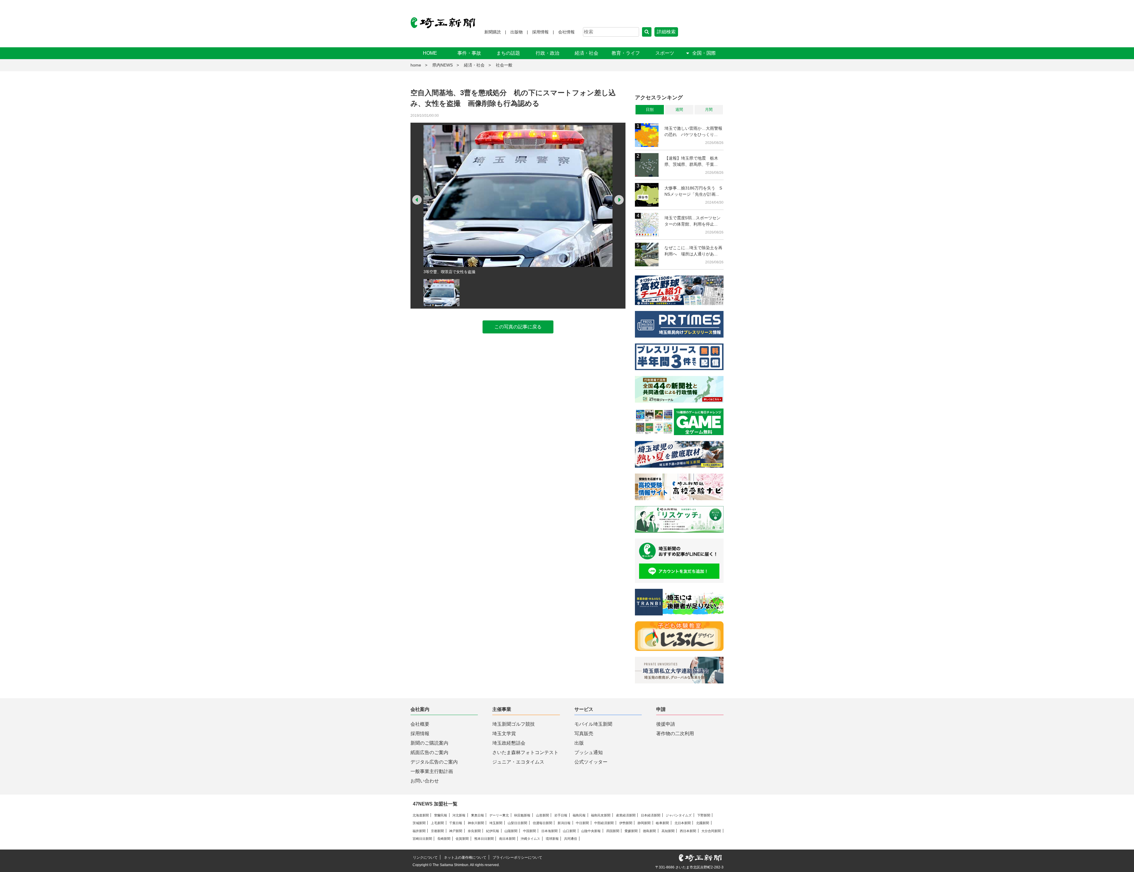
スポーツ (664, 53)
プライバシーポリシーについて (517, 857)
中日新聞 (582, 823)
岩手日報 (560, 815)
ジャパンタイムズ (679, 815)
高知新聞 (668, 831)
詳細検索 (666, 31)
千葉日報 (455, 823)
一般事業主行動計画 (431, 771)
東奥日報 (477, 815)
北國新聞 (702, 823)
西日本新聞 (688, 831)
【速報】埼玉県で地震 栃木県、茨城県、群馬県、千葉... (691, 161)
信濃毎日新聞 (542, 823)
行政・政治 (547, 53)
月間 (709, 109)
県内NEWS (442, 65)
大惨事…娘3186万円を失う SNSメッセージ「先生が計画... (693, 191)
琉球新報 (552, 838)
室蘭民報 (440, 815)
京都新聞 (437, 831)
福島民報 (579, 815)
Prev (417, 200)
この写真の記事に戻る (518, 326)
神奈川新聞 (476, 823)
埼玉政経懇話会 (508, 742)
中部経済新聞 (604, 823)
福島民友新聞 (600, 815)
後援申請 (665, 724)
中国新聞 (529, 831)
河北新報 (458, 815)
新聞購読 (492, 32)
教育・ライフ (626, 53)
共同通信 (570, 838)
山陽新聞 (510, 831)
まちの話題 (508, 53)
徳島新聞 (649, 831)
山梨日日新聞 (517, 823)
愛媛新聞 (631, 831)
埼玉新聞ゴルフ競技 (513, 724)
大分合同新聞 (711, 831)
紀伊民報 (492, 831)
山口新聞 (569, 831)
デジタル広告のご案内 (434, 761)
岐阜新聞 (662, 823)
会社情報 (566, 32)
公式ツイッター (590, 761)
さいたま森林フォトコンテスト (525, 752)
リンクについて (425, 857)
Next (619, 200)
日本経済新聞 (650, 815)
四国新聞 (612, 831)
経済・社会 (586, 53)
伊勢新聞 (625, 823)
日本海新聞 (549, 831)
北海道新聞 (421, 815)
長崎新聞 (443, 838)
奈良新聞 (474, 831)
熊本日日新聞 (484, 838)
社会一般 (504, 65)
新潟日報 (564, 823)
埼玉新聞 (495, 823)
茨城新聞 (419, 823)
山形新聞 (542, 815)
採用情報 (540, 32)
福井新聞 (419, 831)
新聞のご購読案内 (429, 742)
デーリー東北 (499, 815)
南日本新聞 (507, 838)
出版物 (516, 32)
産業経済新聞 (626, 815)
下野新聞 (703, 815)
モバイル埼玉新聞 (593, 724)
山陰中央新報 (591, 831)
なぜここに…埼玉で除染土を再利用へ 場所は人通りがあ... (693, 250)
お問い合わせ (424, 780)
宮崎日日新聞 (422, 838)
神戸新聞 (455, 831)
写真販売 (583, 733)
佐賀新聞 (462, 838)
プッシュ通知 (588, 752)
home (415, 65)
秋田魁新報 (522, 815)
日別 (650, 109)
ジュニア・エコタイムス (518, 761)
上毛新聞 (437, 823)
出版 (579, 742)
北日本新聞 (682, 823)
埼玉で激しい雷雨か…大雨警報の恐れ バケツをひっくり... (693, 131)
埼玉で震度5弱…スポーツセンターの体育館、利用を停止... (692, 220)
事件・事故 (469, 53)
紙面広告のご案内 (429, 752)
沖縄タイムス (530, 838)
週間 (679, 109)
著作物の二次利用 (675, 733)
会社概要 (419, 724)
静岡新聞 (644, 823)
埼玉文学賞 (504, 733)
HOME (430, 53)
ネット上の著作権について (465, 857)
